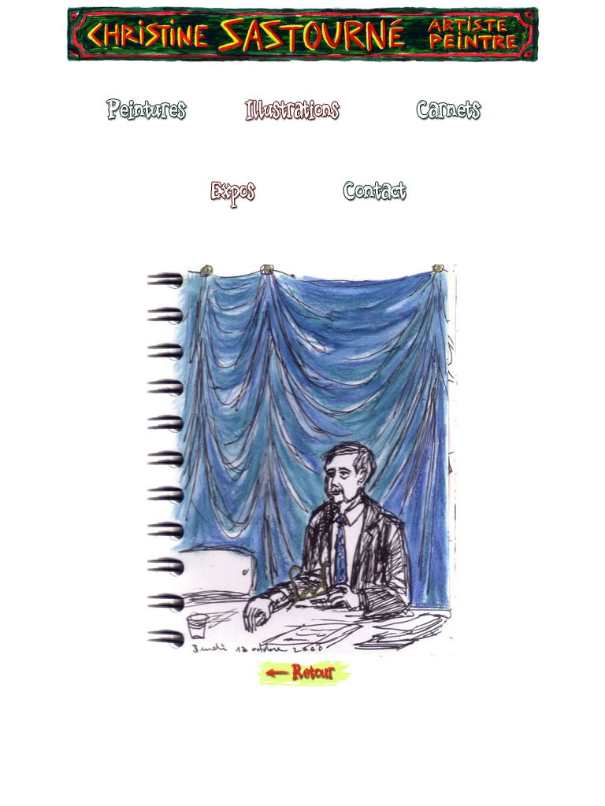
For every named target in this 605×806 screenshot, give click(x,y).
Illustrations (296, 117)
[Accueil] (302, 39)
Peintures (144, 117)
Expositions (228, 198)
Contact (374, 198)
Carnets (453, 117)
